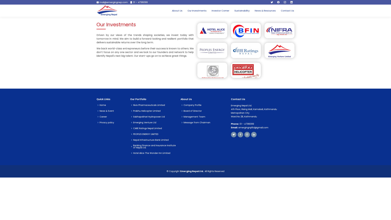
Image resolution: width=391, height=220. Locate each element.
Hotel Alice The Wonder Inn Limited (151, 153)
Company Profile (192, 105)
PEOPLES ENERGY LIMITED (145, 134)
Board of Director (193, 111)
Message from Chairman (197, 122)
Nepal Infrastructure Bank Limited (151, 140)
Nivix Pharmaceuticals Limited (149, 105)
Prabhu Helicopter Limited (147, 111)
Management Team (194, 117)
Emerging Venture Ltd (144, 122)
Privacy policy (107, 122)
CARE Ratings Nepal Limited (147, 128)
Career (103, 117)
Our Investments (197, 10)
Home (103, 105)
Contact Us (287, 10)
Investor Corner (220, 10)
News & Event (107, 111)
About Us (177, 10)
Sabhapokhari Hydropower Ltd (149, 117)
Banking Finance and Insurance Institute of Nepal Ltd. (154, 146)
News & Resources (265, 10)
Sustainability (242, 10)
